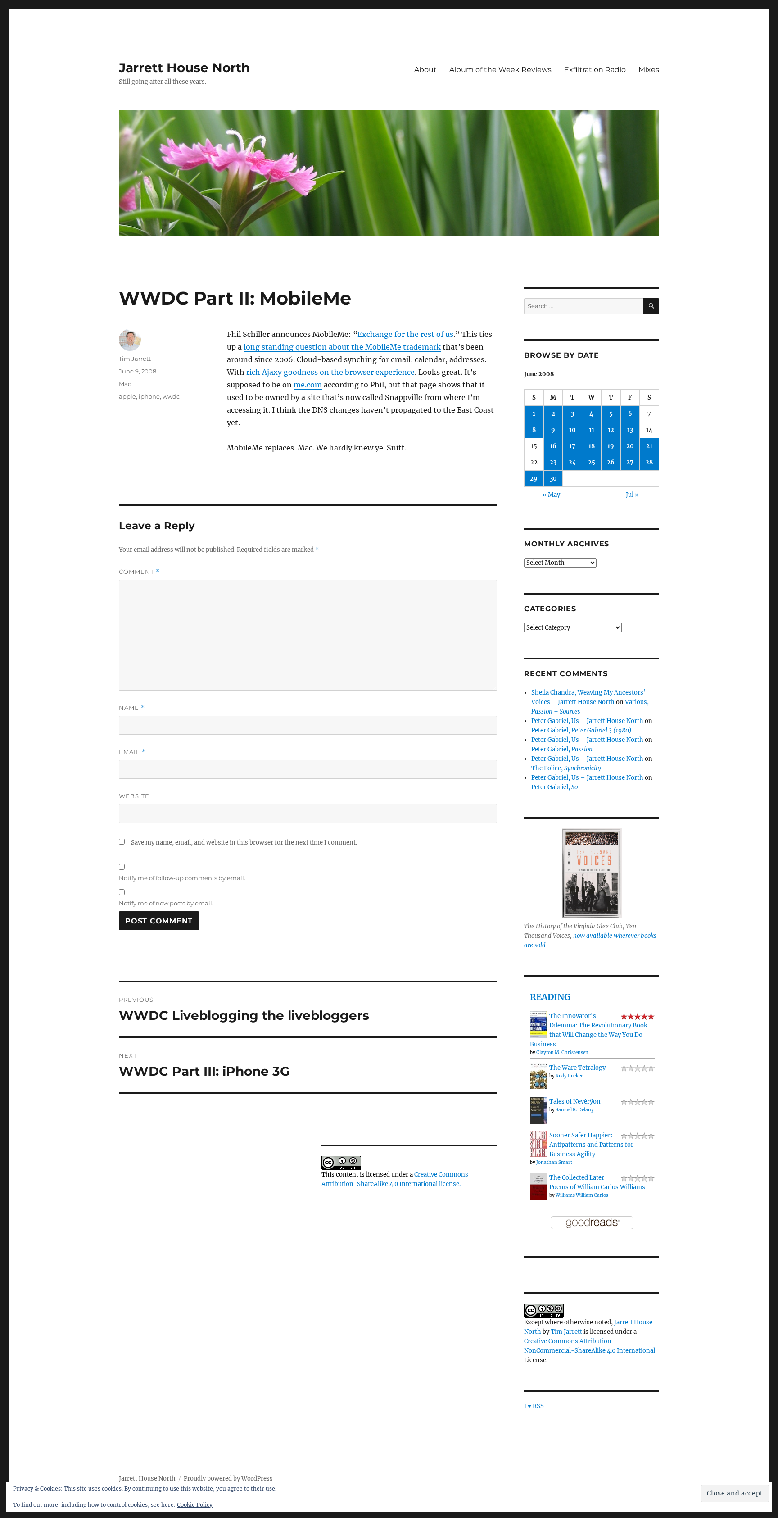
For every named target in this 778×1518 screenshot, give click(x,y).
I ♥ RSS (534, 1406)
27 (629, 462)
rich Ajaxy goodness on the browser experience (330, 372)
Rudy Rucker (569, 1076)
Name (132, 708)
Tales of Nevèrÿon (575, 1101)
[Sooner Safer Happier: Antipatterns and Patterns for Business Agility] (538, 1143)
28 (649, 462)
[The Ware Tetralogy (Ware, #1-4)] (538, 1076)
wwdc (171, 396)
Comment (139, 572)
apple (127, 396)
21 (649, 446)
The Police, (566, 768)
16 (553, 446)
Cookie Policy (195, 1504)
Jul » (632, 495)
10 (572, 430)
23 (553, 462)
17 (572, 446)
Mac (125, 383)
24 (572, 462)
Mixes (648, 69)
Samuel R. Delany (575, 1110)
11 (591, 430)
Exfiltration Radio (595, 69)
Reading (550, 996)
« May (551, 495)
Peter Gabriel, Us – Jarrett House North (587, 721)
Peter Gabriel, (581, 730)
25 (591, 462)
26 (611, 462)
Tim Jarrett (135, 358)
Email (132, 752)
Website (134, 796)
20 (630, 446)
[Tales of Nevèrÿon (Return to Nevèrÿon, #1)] (538, 1110)
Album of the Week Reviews (500, 69)
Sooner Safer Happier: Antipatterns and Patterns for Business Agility (591, 1145)
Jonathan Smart (554, 1162)
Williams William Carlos (582, 1195)
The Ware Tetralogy (577, 1068)
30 (553, 478)
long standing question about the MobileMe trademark (342, 346)
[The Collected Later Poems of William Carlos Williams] (538, 1186)
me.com (308, 384)
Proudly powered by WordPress (228, 1478)
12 (611, 430)
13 (630, 430)
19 (610, 446)
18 (591, 446)
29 (534, 478)
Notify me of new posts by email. (166, 903)
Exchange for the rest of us (405, 334)
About (425, 69)
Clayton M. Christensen (562, 1052)
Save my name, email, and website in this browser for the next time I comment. (244, 842)
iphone (149, 396)
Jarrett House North (184, 67)
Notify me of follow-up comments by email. (182, 878)
